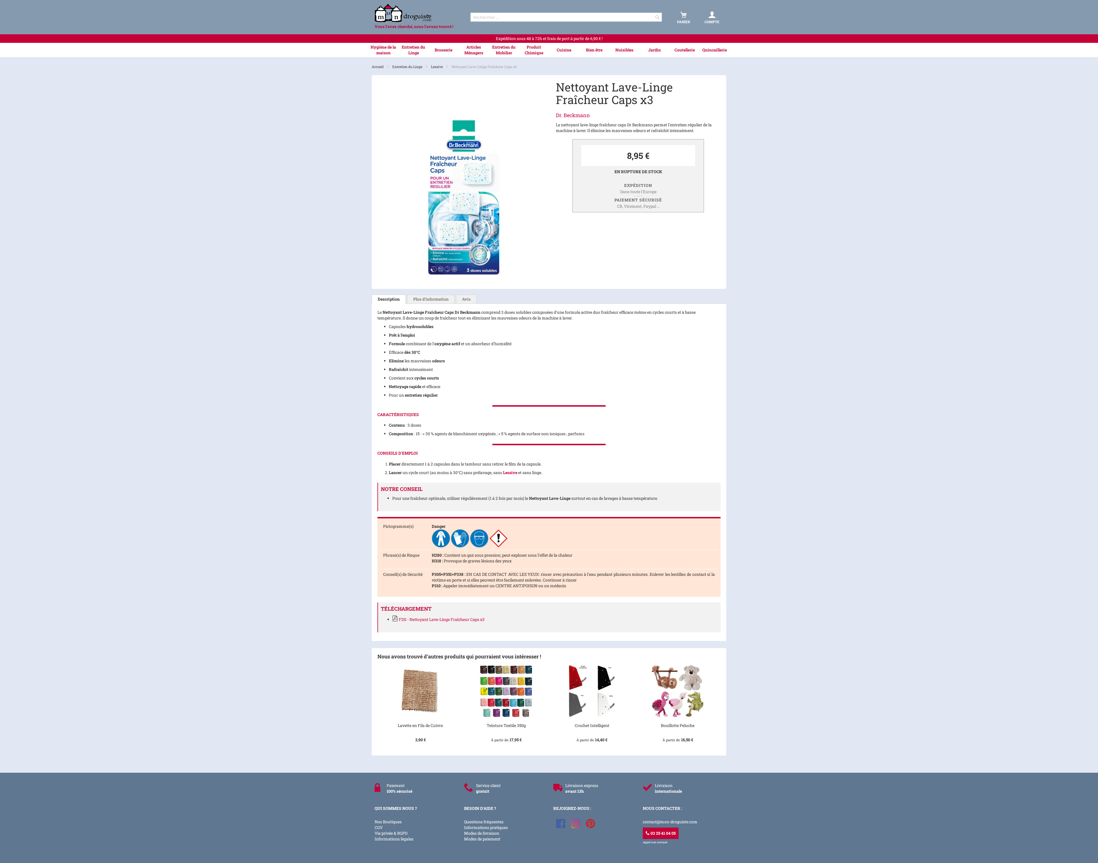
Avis (466, 299)
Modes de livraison (481, 833)
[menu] (549, 50)
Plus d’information (431, 299)
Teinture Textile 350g (506, 725)
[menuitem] (383, 50)
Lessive (437, 66)
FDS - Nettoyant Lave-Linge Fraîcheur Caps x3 (442, 619)
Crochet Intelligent (592, 725)
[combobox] (566, 17)
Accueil (378, 66)
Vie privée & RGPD (391, 833)
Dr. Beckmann (573, 115)
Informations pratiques (486, 827)
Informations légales (394, 839)
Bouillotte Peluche (678, 725)
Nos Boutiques (388, 821)
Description (389, 299)
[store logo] (417, 13)
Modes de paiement (482, 839)
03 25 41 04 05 (663, 833)
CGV (379, 827)
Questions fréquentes (484, 821)
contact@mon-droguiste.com (670, 821)
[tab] (389, 299)
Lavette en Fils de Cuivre (420, 725)
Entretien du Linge (407, 66)
